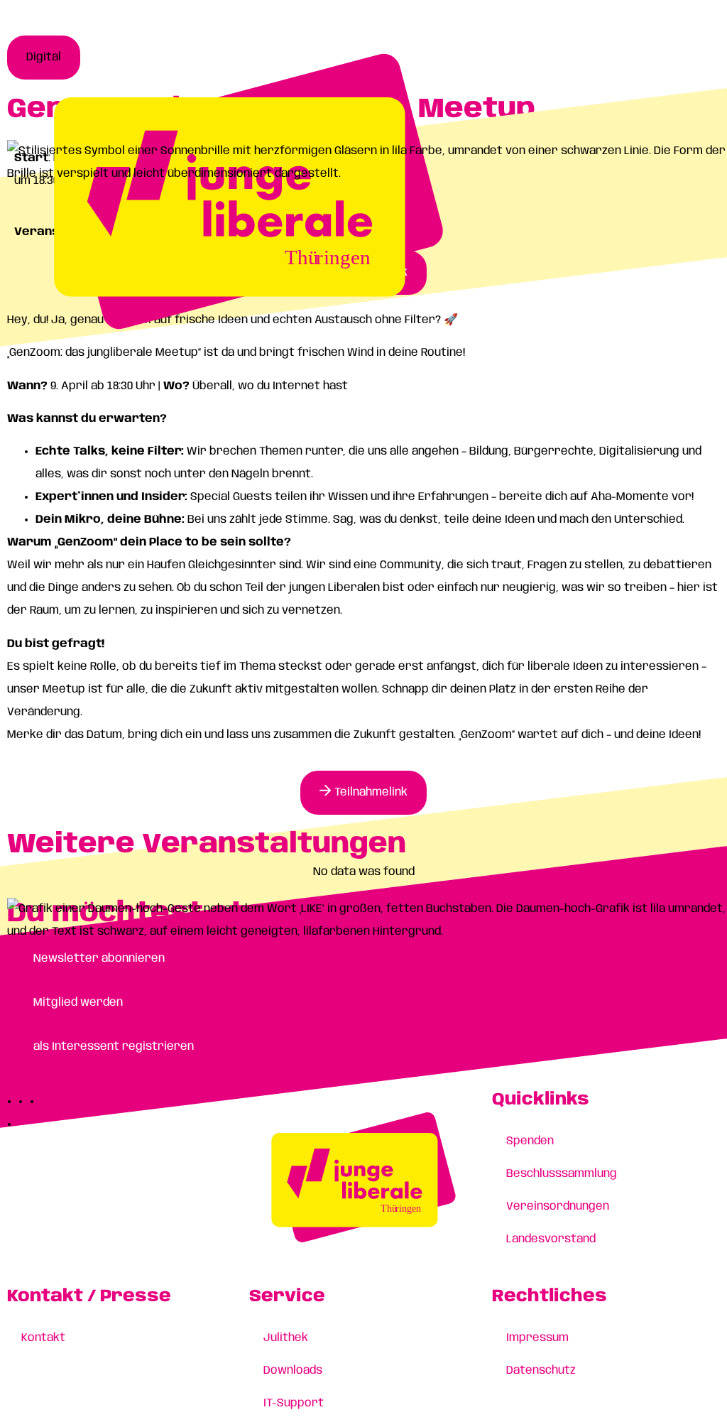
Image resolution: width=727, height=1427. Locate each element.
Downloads (292, 1370)
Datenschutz (541, 1370)
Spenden (530, 1141)
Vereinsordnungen (557, 1206)
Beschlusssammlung (561, 1174)
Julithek (285, 1338)
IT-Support (293, 1403)
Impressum (537, 1338)
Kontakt (43, 1338)
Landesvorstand (551, 1239)
